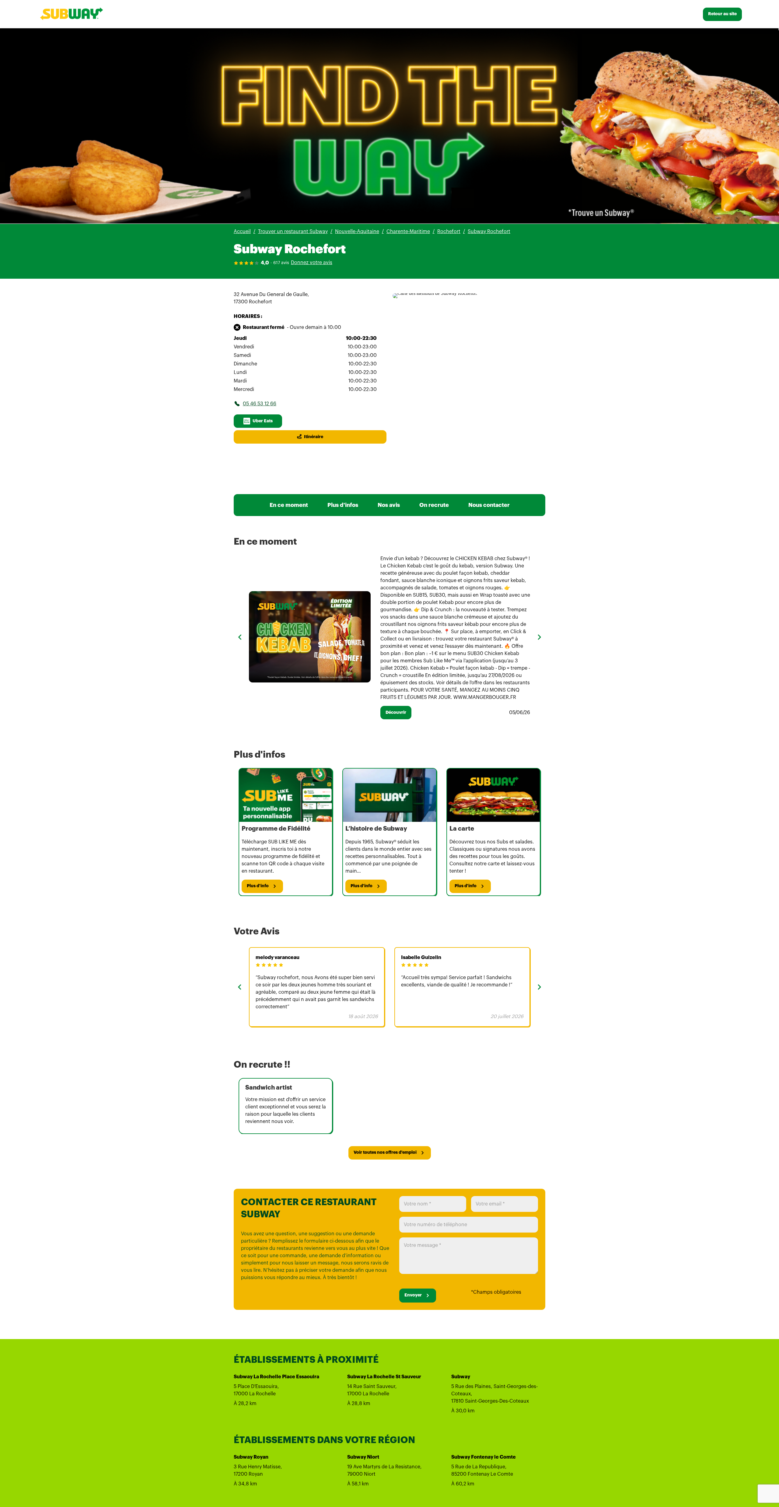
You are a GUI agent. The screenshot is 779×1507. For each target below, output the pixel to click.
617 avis (281, 263)
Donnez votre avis (311, 262)
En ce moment (289, 505)
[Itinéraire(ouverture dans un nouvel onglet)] (435, 293)
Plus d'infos (342, 505)
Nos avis (389, 505)
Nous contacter (489, 505)
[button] (240, 637)
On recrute (434, 505)
